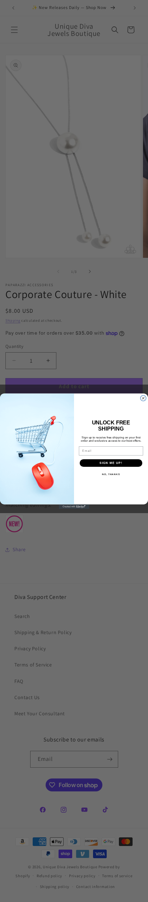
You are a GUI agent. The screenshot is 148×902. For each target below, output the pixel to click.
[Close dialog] (143, 398)
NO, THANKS (111, 474)
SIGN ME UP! (111, 462)
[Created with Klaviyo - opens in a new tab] (74, 506)
